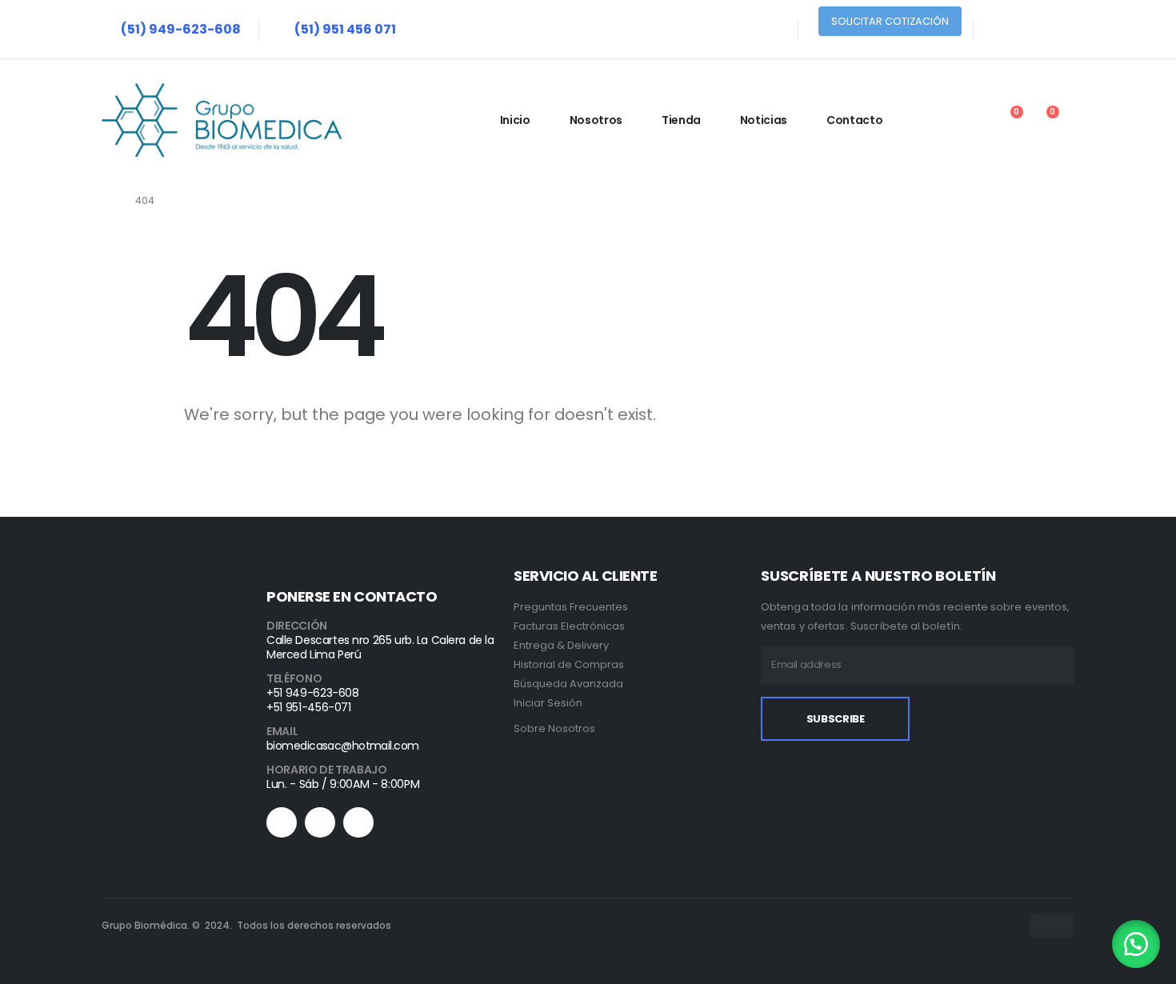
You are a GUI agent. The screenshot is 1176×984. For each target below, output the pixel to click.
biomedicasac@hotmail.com (342, 746)
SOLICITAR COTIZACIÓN (890, 21)
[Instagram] (1067, 30)
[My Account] (969, 120)
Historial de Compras (569, 664)
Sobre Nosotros (554, 728)
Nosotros (596, 120)
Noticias (763, 120)
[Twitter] (1034, 30)
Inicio (515, 120)
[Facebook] (1000, 30)
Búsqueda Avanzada (568, 683)
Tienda (681, 120)
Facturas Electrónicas (569, 626)
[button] (1136, 944)
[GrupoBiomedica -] (222, 119)
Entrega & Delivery (561, 645)
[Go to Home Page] (107, 200)
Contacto (854, 120)
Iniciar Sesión (548, 702)
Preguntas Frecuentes (571, 606)
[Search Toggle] (933, 120)
